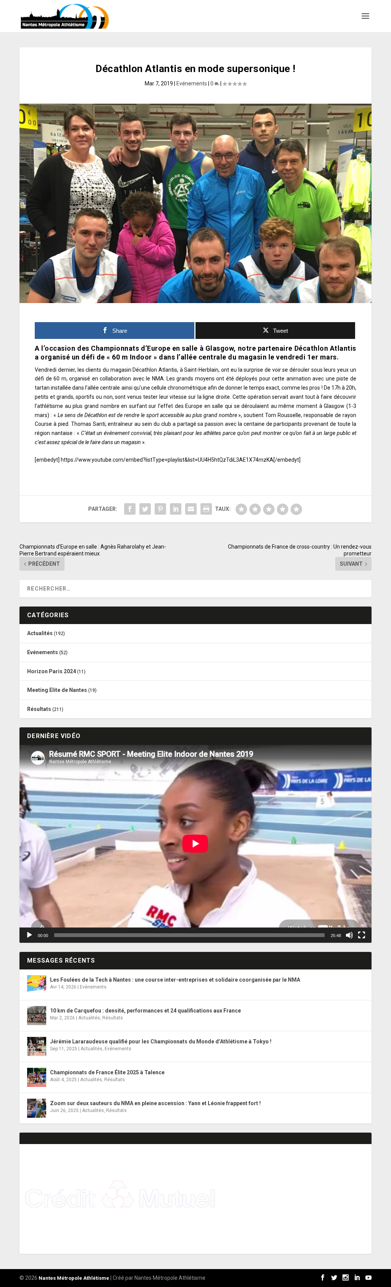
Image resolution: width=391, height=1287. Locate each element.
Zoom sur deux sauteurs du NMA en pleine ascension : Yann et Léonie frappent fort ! (155, 1103)
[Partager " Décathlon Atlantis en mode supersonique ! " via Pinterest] (160, 509)
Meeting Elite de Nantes (57, 690)
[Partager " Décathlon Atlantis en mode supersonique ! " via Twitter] (145, 509)
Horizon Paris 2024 (51, 671)
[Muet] (349, 935)
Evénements (191, 83)
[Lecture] (29, 935)
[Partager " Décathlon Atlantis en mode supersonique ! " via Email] (191, 509)
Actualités (40, 633)
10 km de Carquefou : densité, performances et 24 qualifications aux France (145, 1011)
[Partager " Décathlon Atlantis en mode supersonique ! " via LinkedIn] (175, 509)
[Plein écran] (361, 935)
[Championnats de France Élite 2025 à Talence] (36, 1077)
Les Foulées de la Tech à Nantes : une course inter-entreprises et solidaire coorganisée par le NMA (175, 980)
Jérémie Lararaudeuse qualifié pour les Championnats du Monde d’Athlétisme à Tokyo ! (160, 1041)
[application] (195, 843)
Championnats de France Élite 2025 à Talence (107, 1072)
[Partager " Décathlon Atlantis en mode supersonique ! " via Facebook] (129, 509)
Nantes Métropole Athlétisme (74, 1278)
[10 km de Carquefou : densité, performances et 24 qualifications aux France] (36, 1015)
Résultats (39, 709)
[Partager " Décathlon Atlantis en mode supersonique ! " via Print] (206, 509)
